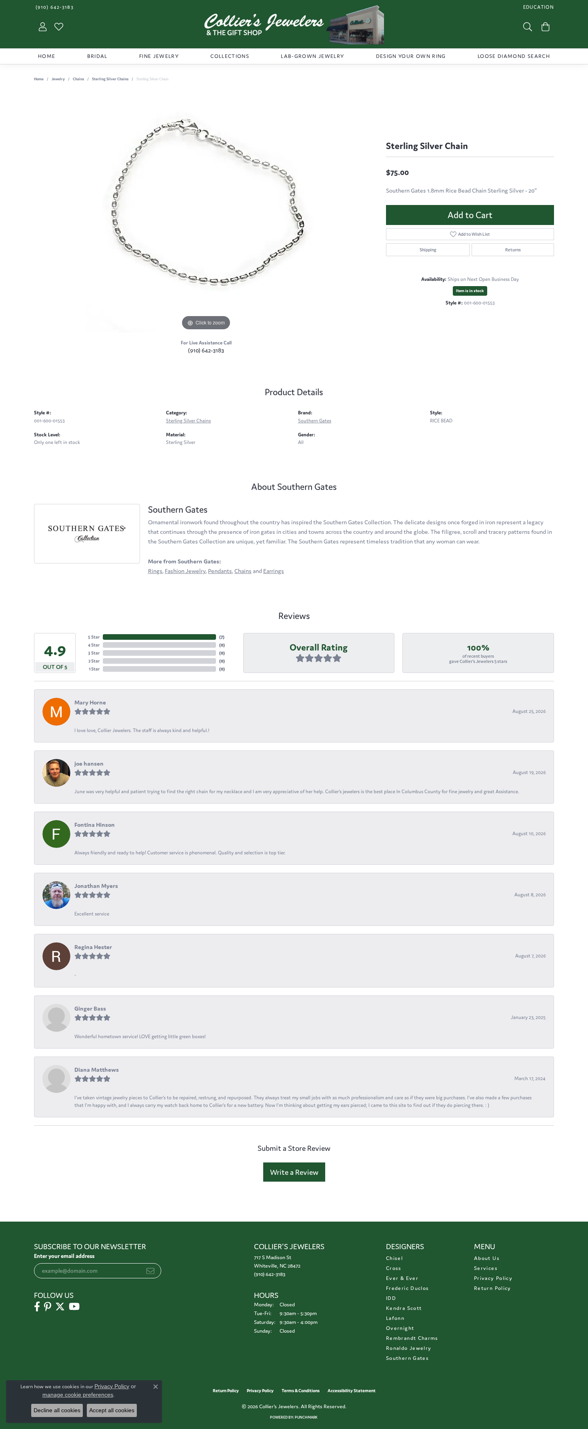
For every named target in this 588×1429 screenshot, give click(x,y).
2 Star (94, 661)
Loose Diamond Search (514, 56)
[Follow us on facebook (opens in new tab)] (37, 1307)
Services (486, 1268)
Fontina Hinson (94, 824)
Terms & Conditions (301, 1390)
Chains (78, 79)
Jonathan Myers (96, 886)
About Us (487, 1258)
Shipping (428, 250)
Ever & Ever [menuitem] (402, 1278)
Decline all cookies (57, 1410)
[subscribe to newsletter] (150, 1271)
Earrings (273, 571)
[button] (538, 7)
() (221, 637)
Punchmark (306, 1417)
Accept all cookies (111, 1410)
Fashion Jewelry (185, 571)
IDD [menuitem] (391, 1298)
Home (46, 56)
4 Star (94, 645)
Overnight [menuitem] (400, 1328)
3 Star (94, 653)
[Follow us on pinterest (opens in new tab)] (47, 1307)
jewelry (58, 79)
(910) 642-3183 (206, 350)
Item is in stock (470, 290)
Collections (229, 56)
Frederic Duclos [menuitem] (407, 1288)
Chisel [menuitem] (394, 1258)
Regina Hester (93, 947)
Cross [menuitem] (394, 1268)
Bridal (97, 56)
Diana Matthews (96, 1069)
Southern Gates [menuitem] (407, 1358)
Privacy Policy (493, 1278)
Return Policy (492, 1288)
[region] (206, 212)
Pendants (220, 571)
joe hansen (89, 763)
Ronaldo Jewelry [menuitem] (408, 1348)
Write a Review (294, 1172)
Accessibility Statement (352, 1390)
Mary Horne (90, 702)
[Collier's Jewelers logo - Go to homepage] (294, 26)
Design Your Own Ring (411, 56)
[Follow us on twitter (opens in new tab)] (60, 1307)
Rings (155, 571)
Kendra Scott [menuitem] (404, 1308)
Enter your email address (64, 1256)
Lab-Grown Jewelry (312, 56)
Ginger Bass (90, 1008)
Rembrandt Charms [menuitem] (412, 1338)
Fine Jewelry (159, 56)
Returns (513, 250)
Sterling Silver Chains (110, 79)
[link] (54, 7)
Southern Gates (314, 421)
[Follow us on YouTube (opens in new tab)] (74, 1307)
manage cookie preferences (77, 1394)
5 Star (94, 637)
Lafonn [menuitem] (395, 1318)
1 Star (94, 669)
